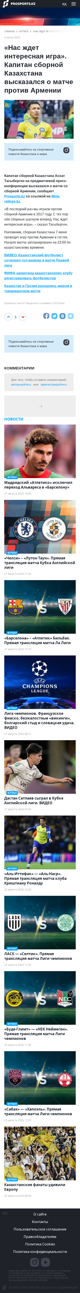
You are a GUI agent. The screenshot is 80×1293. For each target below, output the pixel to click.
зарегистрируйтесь (54, 384)
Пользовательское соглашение (40, 1229)
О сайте (40, 1214)
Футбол (23, 31)
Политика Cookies (40, 1244)
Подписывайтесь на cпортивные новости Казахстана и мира (31, 152)
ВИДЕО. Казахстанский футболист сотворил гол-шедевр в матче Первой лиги (36, 260)
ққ (64, 3)
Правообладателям (40, 1236)
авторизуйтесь (21, 384)
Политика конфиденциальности (40, 1251)
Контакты (40, 1221)
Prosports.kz (14, 196)
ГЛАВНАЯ (9, 31)
